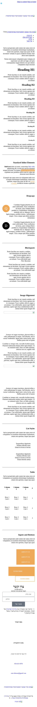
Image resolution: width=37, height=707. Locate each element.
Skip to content (22, 2)
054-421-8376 (18, 663)
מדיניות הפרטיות (11, 609)
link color (31, 166)
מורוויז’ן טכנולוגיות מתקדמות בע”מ (16, 697)
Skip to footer (31, 2)
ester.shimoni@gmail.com (18, 673)
